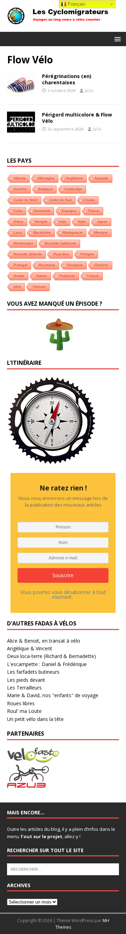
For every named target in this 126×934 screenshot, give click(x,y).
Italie (82, 222)
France (93, 211)
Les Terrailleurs (24, 687)
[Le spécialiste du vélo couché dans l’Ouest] (33, 758)
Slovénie (101, 265)
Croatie (89, 200)
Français (75, 4)
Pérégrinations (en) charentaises (66, 79)
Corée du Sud (60, 200)
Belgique (45, 189)
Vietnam (39, 287)
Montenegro (23, 243)
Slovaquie (75, 265)
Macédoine (42, 232)
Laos (18, 232)
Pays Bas (61, 254)
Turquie (93, 276)
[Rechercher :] (63, 868)
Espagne (69, 211)
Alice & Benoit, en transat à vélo (43, 640)
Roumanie (47, 265)
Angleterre (74, 178)
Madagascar (73, 232)
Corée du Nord (25, 200)
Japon (102, 222)
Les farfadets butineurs (33, 671)
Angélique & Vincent (29, 648)
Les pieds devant (26, 680)
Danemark (42, 211)
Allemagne (46, 178)
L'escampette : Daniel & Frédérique (47, 664)
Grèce (18, 222)
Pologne (87, 254)
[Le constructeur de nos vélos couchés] (28, 784)
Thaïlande (67, 276)
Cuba (18, 211)
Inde (62, 222)
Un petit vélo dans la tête (35, 719)
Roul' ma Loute (24, 711)
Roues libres (21, 703)
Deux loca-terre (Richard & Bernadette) (51, 656)
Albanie (20, 178)
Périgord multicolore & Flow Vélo (77, 117)
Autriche (20, 189)
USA (17, 287)
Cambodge (73, 189)
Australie (101, 178)
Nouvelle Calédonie (60, 243)
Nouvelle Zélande (28, 254)
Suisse (19, 276)
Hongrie (41, 222)
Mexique (101, 232)
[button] (116, 39)
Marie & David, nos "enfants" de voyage (52, 695)
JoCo (89, 90)
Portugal (20, 265)
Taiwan (41, 276)
